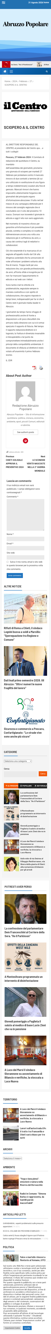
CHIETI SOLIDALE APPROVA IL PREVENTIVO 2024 (15, 462)
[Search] (46, 71)
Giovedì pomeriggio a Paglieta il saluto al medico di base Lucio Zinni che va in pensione (25, 1025)
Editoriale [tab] (42, 786)
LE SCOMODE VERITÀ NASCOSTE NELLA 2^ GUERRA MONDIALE (36, 463)
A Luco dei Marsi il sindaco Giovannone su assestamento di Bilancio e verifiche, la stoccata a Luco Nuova (32, 847)
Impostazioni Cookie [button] (12, 1328)
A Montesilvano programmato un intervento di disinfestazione (33, 813)
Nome (10, 534)
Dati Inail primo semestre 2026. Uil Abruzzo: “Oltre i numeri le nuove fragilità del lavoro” (24, 684)
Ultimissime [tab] (12, 786)
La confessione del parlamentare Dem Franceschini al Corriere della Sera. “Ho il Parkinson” (24, 932)
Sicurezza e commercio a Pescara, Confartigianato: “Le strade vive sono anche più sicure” (24, 732)
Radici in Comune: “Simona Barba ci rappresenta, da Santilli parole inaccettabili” (33, 1198)
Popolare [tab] (27, 786)
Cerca (6, 769)
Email (10, 543)
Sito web (11, 553)
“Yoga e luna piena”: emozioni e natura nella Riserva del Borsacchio (31, 1181)
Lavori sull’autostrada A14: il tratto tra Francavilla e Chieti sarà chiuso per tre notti (33, 1133)
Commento (12, 496)
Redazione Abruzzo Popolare (25, 407)
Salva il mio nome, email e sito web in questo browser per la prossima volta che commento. (25, 565)
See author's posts (25, 432)
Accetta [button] (27, 1328)
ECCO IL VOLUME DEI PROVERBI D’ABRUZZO (21, 1231)
